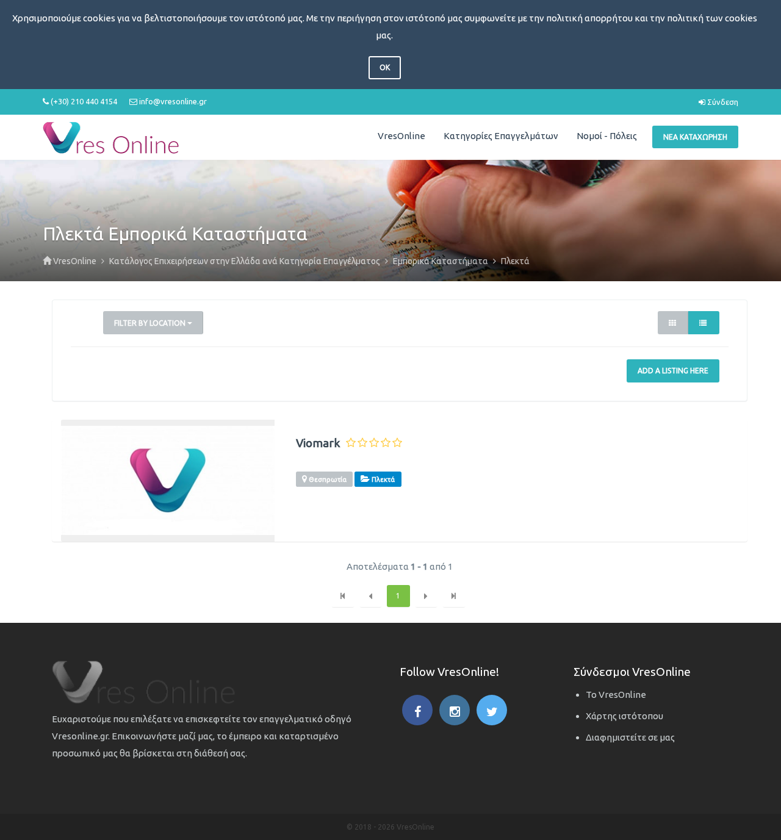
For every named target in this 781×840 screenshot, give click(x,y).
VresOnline (401, 136)
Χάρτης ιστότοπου (624, 716)
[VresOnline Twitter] (492, 710)
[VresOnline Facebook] (417, 710)
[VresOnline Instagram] (454, 710)
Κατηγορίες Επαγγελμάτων (501, 136)
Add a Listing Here (673, 371)
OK (385, 67)
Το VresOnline (616, 694)
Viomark (318, 443)
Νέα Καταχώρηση (695, 137)
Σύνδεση (721, 102)
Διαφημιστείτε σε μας (630, 737)
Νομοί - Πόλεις (607, 136)
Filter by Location (150, 323)
